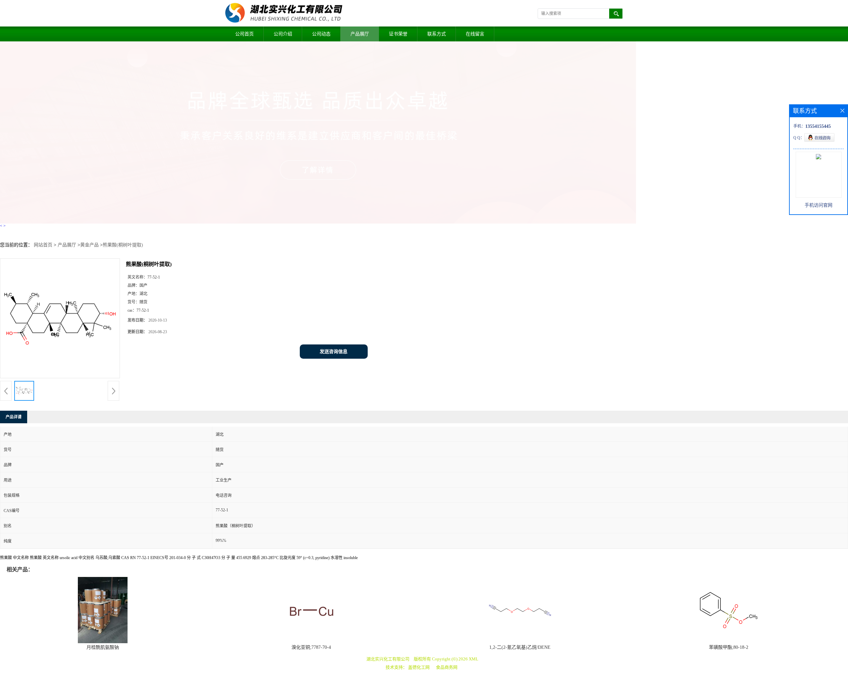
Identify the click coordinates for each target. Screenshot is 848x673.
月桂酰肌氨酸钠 (102, 647)
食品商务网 (446, 667)
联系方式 (436, 33)
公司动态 (321, 33)
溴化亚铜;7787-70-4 (311, 647)
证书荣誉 (398, 33)
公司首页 (244, 33)
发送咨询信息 (333, 351)
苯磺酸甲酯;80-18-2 (728, 647)
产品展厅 (359, 33)
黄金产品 (89, 244)
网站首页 (43, 244)
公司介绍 (283, 33)
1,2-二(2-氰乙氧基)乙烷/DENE (520, 647)
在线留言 (475, 33)
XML (473, 658)
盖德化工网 (419, 667)
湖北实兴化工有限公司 (387, 658)
